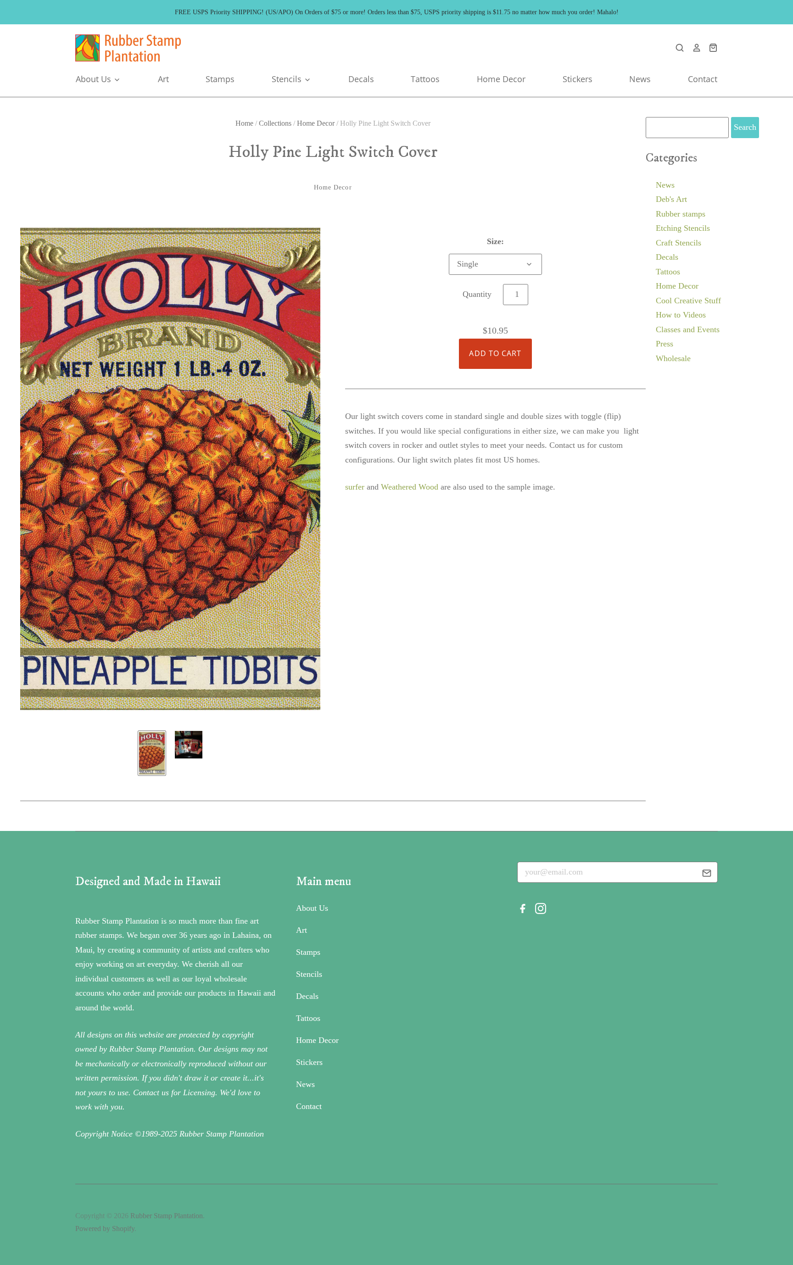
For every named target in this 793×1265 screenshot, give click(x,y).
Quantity (477, 294)
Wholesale (673, 358)
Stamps (220, 78)
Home (244, 123)
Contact (702, 78)
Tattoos (425, 78)
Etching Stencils (683, 228)
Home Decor (501, 78)
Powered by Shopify (104, 1228)
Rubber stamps (680, 213)
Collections (275, 123)
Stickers (577, 78)
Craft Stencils (678, 242)
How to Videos (681, 314)
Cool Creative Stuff (688, 300)
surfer (354, 486)
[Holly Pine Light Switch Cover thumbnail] (152, 753)
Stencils (288, 78)
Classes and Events (688, 329)
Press (664, 343)
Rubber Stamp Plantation (166, 1216)
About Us (94, 78)
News (640, 78)
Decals (361, 78)
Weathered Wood (409, 486)
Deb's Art (671, 199)
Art (163, 78)
